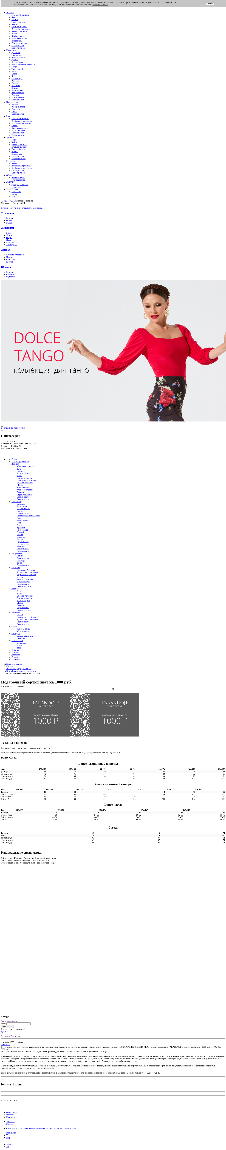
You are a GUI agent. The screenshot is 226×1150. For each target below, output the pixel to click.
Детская (5, 249)
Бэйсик (15, 88)
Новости (12, 208)
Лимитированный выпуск (23, 64)
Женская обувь (18, 177)
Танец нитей (17, 69)
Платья (15, 19)
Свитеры (10, 274)
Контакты (21, 208)
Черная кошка (18, 93)
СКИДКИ (10, 182)
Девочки (10, 137)
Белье (8, 233)
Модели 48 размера (20, 15)
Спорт (14, 67)
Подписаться (7, 1027)
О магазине (11, 1112)
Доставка (30, 208)
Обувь (9, 175)
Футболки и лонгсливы (22, 121)
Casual (13, 757)
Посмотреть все (19, 48)
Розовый (15, 81)
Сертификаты (18, 45)
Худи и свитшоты (19, 38)
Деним (9, 235)
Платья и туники (19, 27)
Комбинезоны (18, 36)
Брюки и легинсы (19, 31)
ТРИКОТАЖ (12, 189)
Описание (5, 1044)
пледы (14, 194)
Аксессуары (17, 41)
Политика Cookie (100, 5)
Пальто (9, 240)
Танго (14, 111)
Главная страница (14, 664)
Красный (16, 76)
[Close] (2, 1079)
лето (13, 196)
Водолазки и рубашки (21, 29)
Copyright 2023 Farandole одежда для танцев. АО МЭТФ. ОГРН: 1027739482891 (41, 1128)
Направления (12, 102)
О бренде (39, 208)
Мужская (10, 116)
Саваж (14, 74)
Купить (4, 1031)
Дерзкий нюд (17, 90)
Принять (210, 4)
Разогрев (15, 95)
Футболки (10, 259)
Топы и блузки (18, 22)
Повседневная (18, 97)
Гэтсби (15, 83)
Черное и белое (18, 57)
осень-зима (16, 192)
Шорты (15, 34)
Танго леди (17, 55)
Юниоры (6, 267)
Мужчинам (7, 213)
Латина (15, 104)
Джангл (15, 60)
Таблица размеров (9, 1021)
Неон (14, 71)
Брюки (15, 126)
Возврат (15, 657)
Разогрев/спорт (18, 107)
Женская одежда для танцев (18, 669)
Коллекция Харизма (20, 118)
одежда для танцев (20, 184)
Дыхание (16, 52)
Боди (14, 17)
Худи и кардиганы (20, 128)
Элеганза (16, 85)
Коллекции (11, 50)
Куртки (9, 218)
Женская (10, 12)
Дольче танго (17, 62)
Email (3, 1024)
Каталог (4, 208)
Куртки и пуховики (15, 255)
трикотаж (16, 187)
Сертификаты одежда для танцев (21, 671)
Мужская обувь (18, 130)
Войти (4, 428)
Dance (4, 757)
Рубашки (10, 242)
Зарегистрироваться (16, 428)
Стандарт (16, 109)
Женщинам (7, 227)
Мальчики (10, 161)
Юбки (14, 24)
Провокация (17, 78)
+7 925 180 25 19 (8, 201)
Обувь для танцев (19, 43)
